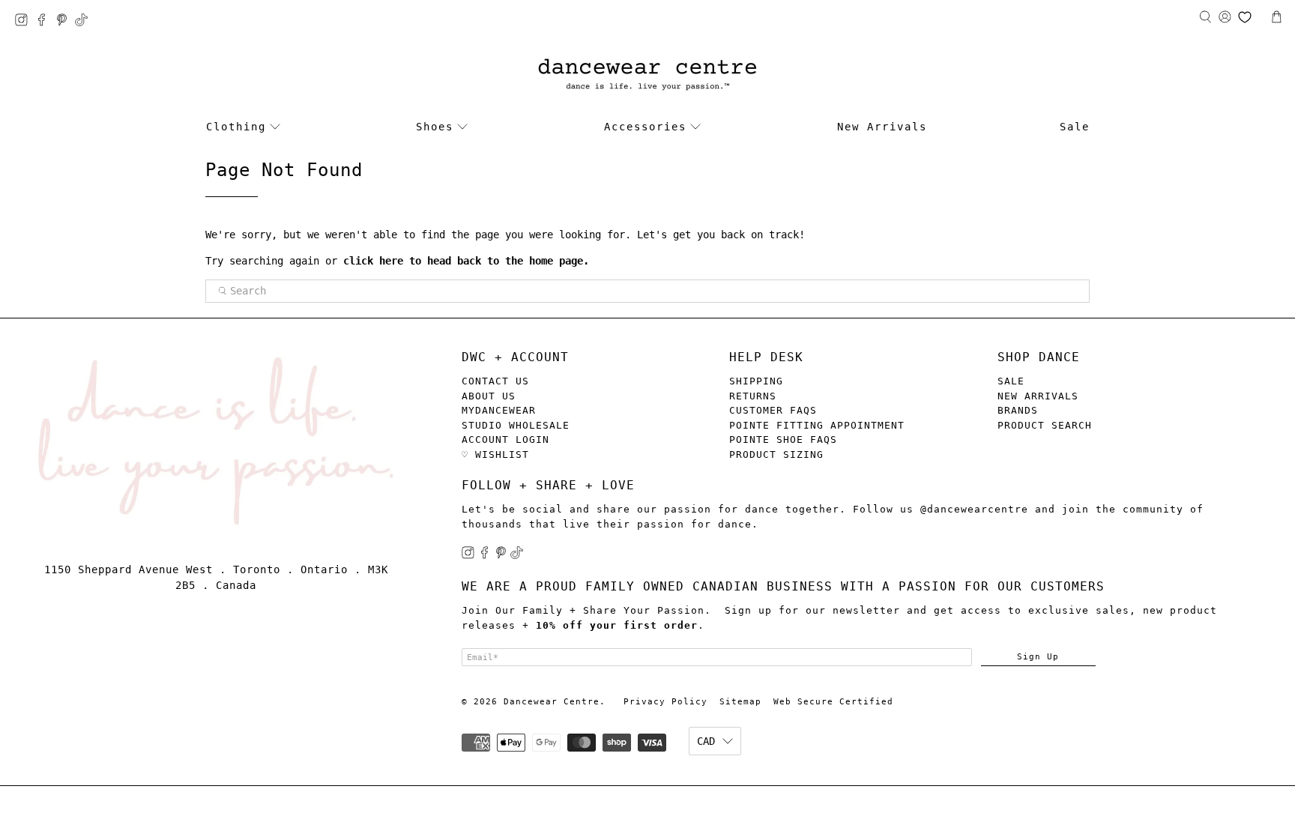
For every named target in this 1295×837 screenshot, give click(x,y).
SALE (1010, 381)
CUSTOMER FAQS (773, 410)
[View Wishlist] (1245, 17)
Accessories (645, 127)
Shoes (434, 127)
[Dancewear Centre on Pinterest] (65, 22)
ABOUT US (489, 396)
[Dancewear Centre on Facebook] (45, 22)
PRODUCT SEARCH (1044, 425)
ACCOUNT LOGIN (505, 439)
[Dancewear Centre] (647, 75)
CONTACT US (495, 381)
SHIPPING (756, 381)
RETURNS (752, 396)
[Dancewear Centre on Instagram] (25, 22)
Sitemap (740, 702)
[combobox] (647, 291)
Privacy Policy (665, 702)
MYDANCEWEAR (499, 410)
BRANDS (1017, 410)
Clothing (236, 127)
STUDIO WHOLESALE (516, 425)
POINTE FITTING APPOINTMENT (817, 425)
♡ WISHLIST (495, 454)
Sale (1075, 127)
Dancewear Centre (552, 702)
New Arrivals (882, 127)
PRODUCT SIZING (776, 454)
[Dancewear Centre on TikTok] (85, 22)
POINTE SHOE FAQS (783, 439)
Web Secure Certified (833, 702)
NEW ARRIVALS (1037, 396)
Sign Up (1038, 656)
